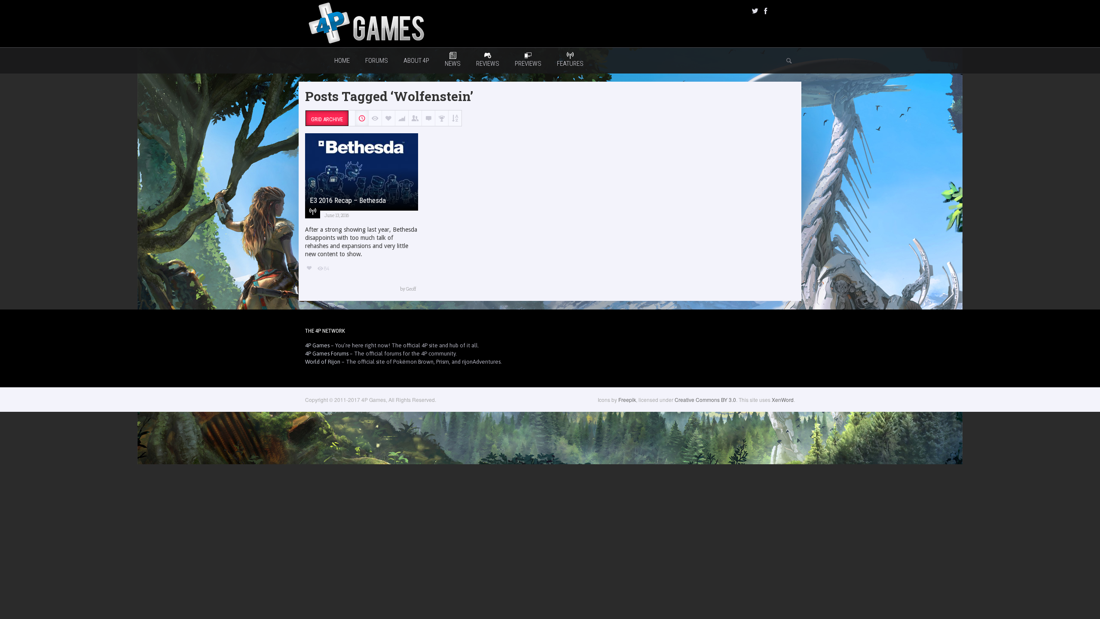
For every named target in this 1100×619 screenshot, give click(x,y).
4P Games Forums (326, 353)
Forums (376, 60)
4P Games (317, 345)
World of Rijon (322, 362)
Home (342, 60)
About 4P (416, 60)
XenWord (783, 399)
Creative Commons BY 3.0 (705, 399)
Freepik (627, 399)
